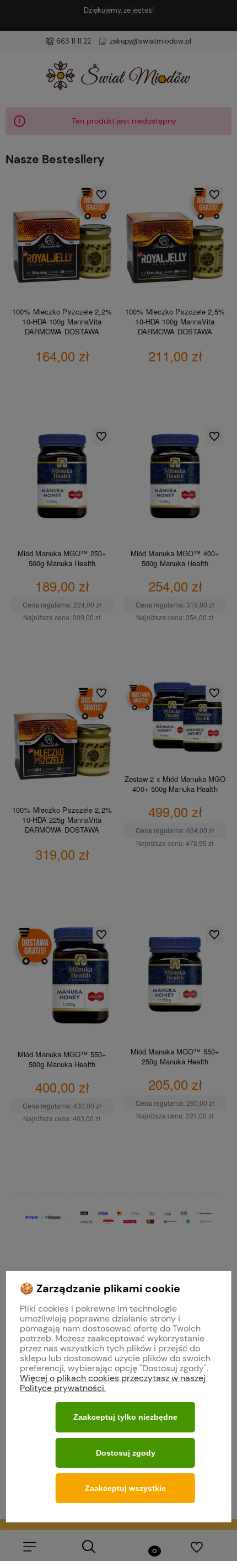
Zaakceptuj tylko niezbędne (125, 1417)
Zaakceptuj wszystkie (125, 1488)
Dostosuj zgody (125, 1452)
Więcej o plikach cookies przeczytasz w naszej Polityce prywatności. (113, 1383)
